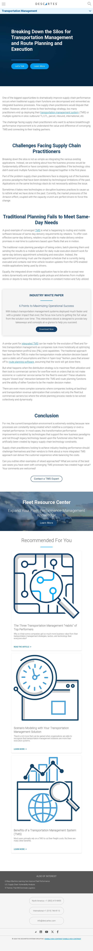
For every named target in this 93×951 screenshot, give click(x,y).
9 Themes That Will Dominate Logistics (20, 888)
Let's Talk (19, 66)
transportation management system (59, 112)
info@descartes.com (47, 921)
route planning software (21, 361)
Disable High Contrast (72, 939)
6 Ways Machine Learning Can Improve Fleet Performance (27, 881)
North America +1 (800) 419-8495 (46, 901)
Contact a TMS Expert (46, 478)
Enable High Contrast (54, 939)
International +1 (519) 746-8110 (46, 911)
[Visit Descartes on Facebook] (57, 932)
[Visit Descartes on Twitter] (52, 932)
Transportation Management (19, 10)
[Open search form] (89, 4)
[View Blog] (36, 932)
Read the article (22, 647)
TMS (37, 230)
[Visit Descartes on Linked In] (41, 932)
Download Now (46, 329)
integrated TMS (30, 343)
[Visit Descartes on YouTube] (46, 932)
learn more (20, 749)
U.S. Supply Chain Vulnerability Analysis (20, 885)
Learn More (39, 66)
